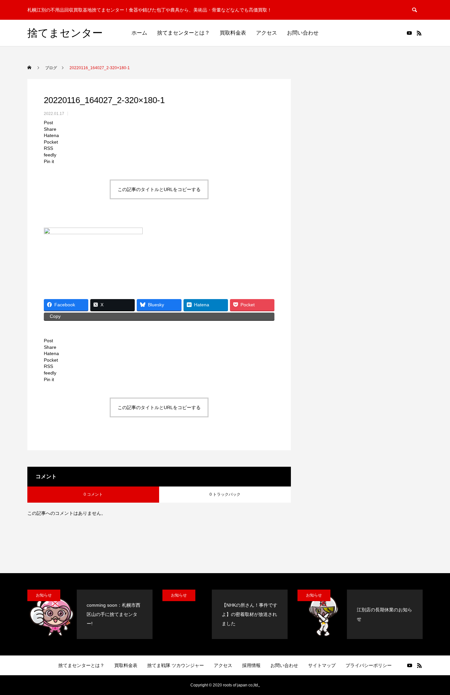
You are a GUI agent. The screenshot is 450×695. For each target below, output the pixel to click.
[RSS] (419, 33)
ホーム (139, 33)
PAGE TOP (434, 668)
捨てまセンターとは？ (183, 33)
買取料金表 (233, 33)
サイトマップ (322, 665)
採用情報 (251, 665)
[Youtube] (409, 33)
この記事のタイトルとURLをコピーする (159, 189)
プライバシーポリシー (369, 665)
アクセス (266, 33)
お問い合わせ (303, 33)
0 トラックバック (225, 494)
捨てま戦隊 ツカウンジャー (175, 665)
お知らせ (44, 595)
